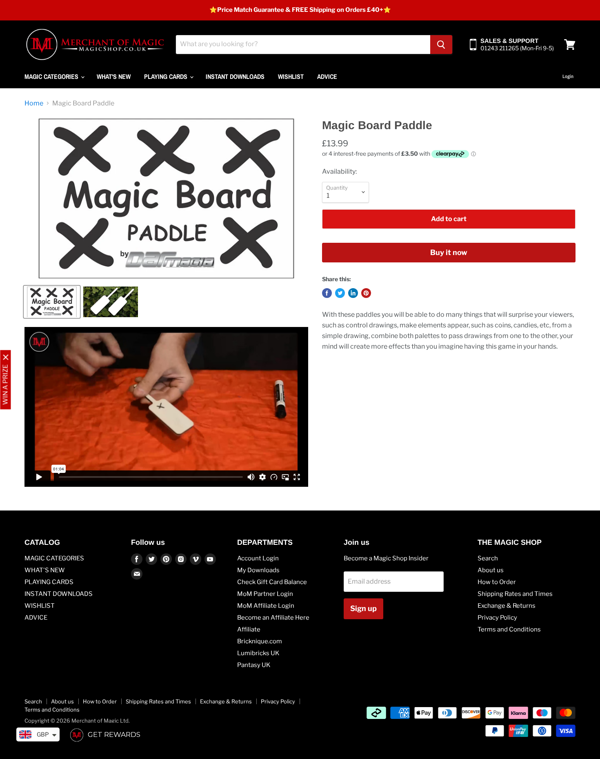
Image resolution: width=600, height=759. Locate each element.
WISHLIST (291, 76)
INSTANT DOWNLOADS (235, 76)
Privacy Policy (497, 617)
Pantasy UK (254, 665)
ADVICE (327, 76)
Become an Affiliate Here (273, 617)
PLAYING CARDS (166, 76)
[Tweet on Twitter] (340, 293)
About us (491, 570)
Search (488, 558)
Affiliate (248, 629)
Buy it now (448, 252)
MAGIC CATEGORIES (52, 76)
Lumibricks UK (258, 653)
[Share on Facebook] (327, 293)
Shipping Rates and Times (515, 594)
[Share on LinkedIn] (353, 293)
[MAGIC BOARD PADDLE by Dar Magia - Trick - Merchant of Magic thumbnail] (52, 302)
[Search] (441, 44)
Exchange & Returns (507, 605)
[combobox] (303, 44)
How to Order (497, 582)
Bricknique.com (259, 641)
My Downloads (258, 570)
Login (567, 76)
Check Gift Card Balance (272, 582)
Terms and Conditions (509, 629)
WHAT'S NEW (114, 76)
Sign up (363, 608)
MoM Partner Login (265, 594)
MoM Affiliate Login (265, 605)
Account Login (258, 558)
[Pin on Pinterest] (366, 293)
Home (33, 103)
